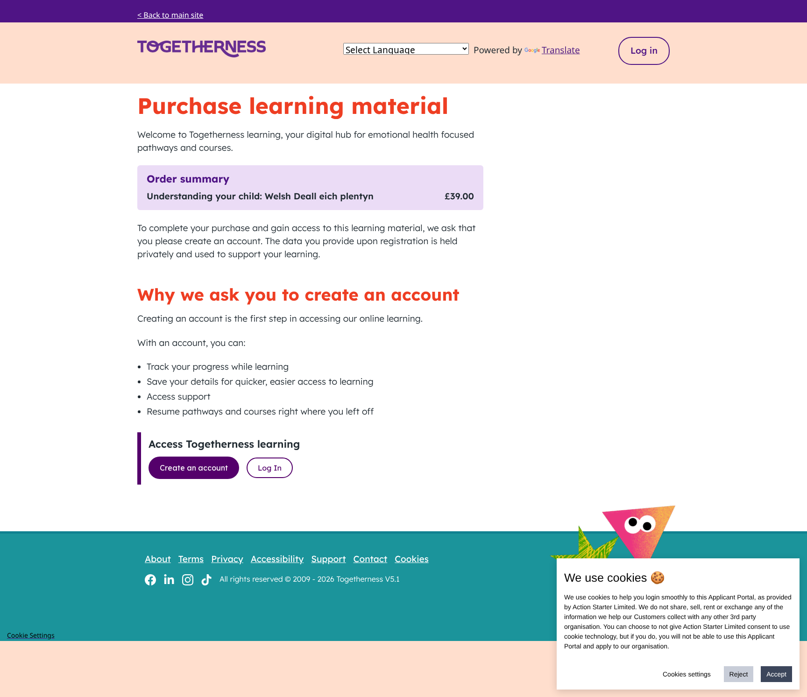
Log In (270, 467)
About (158, 558)
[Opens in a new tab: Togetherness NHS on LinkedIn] (169, 578)
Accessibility (277, 558)
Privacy (227, 558)
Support (328, 558)
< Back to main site (170, 15)
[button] (190, 49)
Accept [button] (776, 674)
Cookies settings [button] (687, 674)
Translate (561, 50)
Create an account (194, 467)
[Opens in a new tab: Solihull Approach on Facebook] (150, 578)
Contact (371, 558)
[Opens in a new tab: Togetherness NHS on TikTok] (206, 578)
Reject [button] (738, 674)
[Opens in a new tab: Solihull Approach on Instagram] (187, 578)
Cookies (412, 558)
